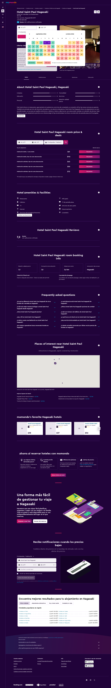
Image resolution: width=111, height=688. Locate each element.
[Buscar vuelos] (3, 7)
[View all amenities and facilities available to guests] (99, 193)
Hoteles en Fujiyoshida (64, 620)
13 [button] (52, 46)
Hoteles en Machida (24, 618)
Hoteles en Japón (39, 8)
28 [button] (29, 58)
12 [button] (49, 46)
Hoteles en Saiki (63, 616)
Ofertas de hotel (20, 8)
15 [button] (33, 50)
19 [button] (49, 50)
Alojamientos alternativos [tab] (39, 603)
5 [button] (58, 46)
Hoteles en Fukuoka (24, 620)
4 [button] (81, 42)
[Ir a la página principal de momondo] (11, 2)
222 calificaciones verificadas (33, 22)
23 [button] (37, 54)
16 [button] (37, 50)
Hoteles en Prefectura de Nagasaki (52, 8)
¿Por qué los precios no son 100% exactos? (31, 648)
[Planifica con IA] (3, 17)
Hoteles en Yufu (63, 618)
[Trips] (3, 22)
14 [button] (29, 50)
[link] (58, 475)
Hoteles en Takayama (64, 622)
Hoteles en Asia (29, 8)
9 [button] (37, 46)
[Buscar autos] (3, 14)
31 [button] (77, 58)
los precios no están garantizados (55, 637)
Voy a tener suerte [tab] (54, 603)
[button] (3, 2)
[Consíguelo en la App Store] (89, 665)
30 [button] (37, 58)
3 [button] (41, 42)
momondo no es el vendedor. (27, 642)
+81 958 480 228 (21, 20)
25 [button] (45, 54)
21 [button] (29, 54)
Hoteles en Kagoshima (25, 613)
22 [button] (33, 54)
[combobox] (38, 560)
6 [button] (52, 42)
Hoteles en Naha (23, 616)
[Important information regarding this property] (99, 257)
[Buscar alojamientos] (3, 10)
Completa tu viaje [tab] (67, 603)
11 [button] (45, 46)
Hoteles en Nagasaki (66, 8)
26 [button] (49, 54)
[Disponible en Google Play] (89, 661)
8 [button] (33, 46)
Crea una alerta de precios (87, 464)
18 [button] (45, 50)
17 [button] (41, 50)
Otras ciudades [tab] (24, 603)
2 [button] (37, 42)
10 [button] (41, 46)
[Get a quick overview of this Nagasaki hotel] (99, 87)
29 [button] (33, 58)
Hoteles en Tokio (23, 611)
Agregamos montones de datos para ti (30, 645)
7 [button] (29, 46)
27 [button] (53, 54)
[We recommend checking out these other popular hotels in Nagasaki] (99, 417)
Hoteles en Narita (23, 622)
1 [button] (33, 42)
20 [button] (53, 50)
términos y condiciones (43, 581)
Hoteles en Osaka (63, 611)
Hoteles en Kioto (63, 613)
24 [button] (41, 54)
